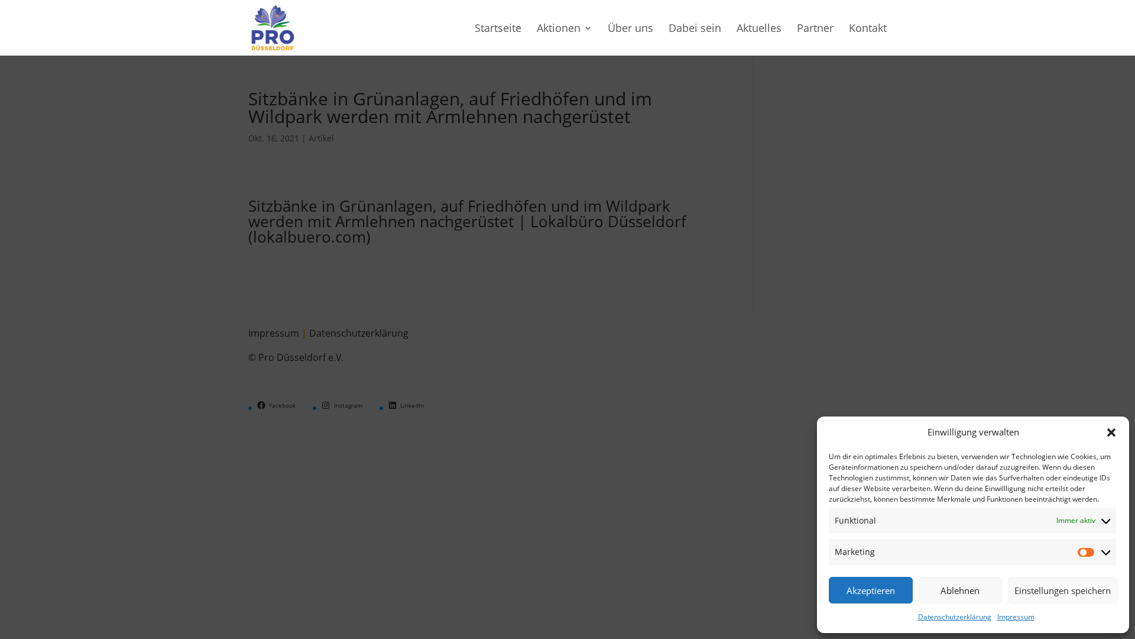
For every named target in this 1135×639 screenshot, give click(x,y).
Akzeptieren (871, 590)
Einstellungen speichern (1062, 590)
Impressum (1016, 617)
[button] (1111, 432)
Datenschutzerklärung (954, 617)
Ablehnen (960, 590)
